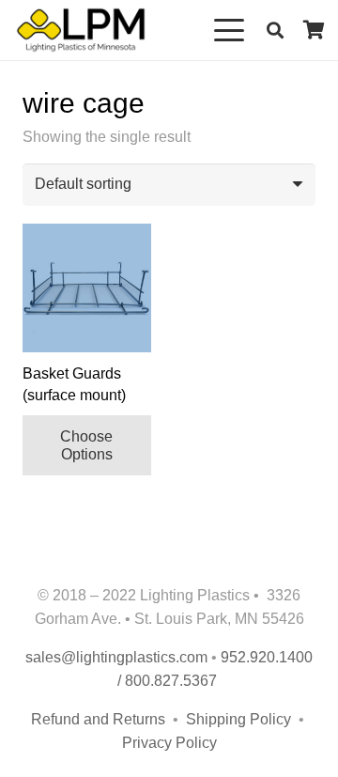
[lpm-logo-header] (80, 30)
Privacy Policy (169, 743)
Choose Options (86, 445)
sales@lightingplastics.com (116, 657)
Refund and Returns (98, 719)
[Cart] (314, 30)
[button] (230, 30)
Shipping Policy (240, 719)
